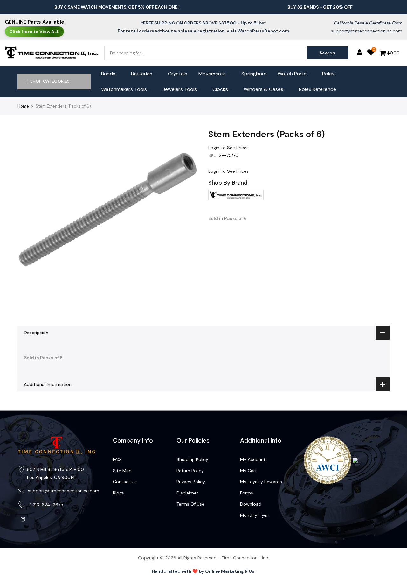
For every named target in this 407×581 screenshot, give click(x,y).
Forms (246, 493)
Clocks (220, 89)
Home (23, 106)
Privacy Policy (190, 482)
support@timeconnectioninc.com (366, 31)
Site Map (122, 470)
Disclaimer (187, 493)
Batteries (141, 73)
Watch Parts (292, 73)
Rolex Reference (317, 89)
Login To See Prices (228, 147)
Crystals (177, 73)
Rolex (328, 73)
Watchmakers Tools (124, 89)
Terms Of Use (190, 504)
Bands (108, 73)
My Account (253, 459)
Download (250, 504)
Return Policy (190, 470)
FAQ (117, 459)
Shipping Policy (192, 459)
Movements (212, 73)
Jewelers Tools (179, 89)
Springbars (253, 73)
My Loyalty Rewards (261, 482)
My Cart (248, 470)
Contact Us (125, 482)
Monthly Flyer (254, 515)
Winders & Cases (263, 89)
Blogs (118, 493)
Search (327, 53)
